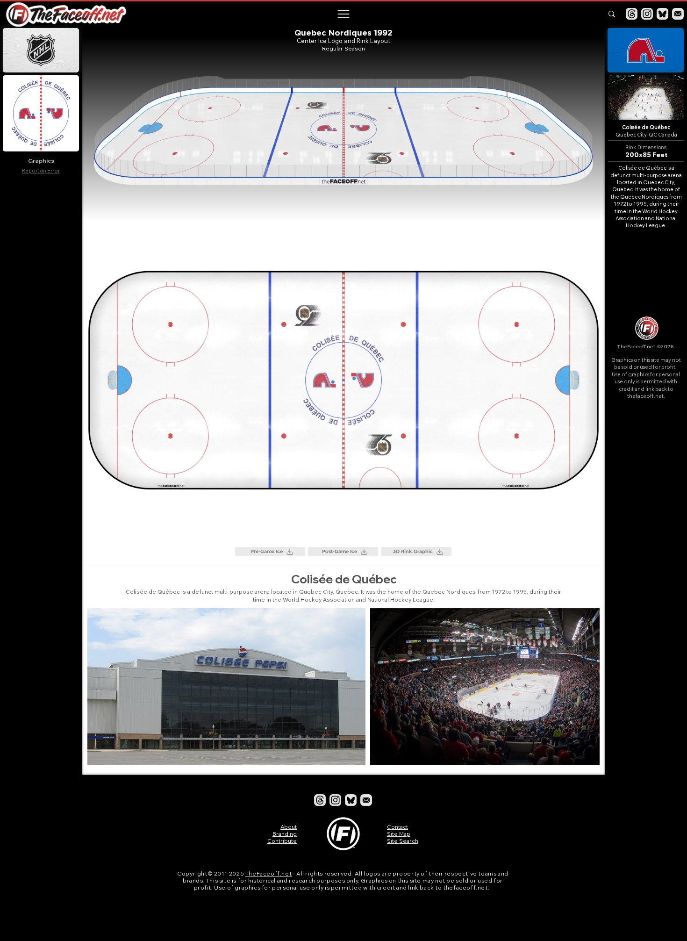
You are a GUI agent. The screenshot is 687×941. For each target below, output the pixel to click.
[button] (343, 14)
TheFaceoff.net (268, 873)
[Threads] (631, 14)
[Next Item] (583, 686)
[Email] (678, 14)
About (288, 826)
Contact (397, 826)
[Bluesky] (662, 14)
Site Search (402, 840)
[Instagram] (647, 14)
